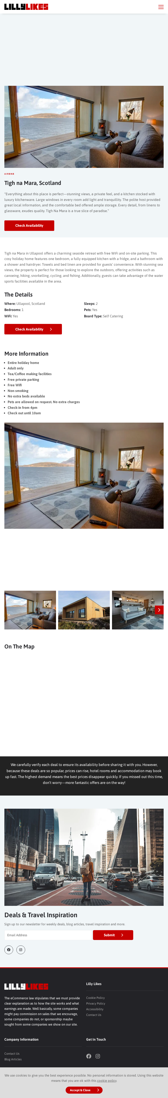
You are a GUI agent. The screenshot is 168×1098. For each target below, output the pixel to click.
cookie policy (106, 1080)
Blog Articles (13, 1059)
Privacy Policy (95, 1003)
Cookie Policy (95, 998)
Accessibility (94, 1009)
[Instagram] (22, 949)
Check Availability (29, 225)
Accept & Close (80, 1090)
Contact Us (93, 1015)
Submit (109, 935)
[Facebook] (10, 949)
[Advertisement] (84, 53)
